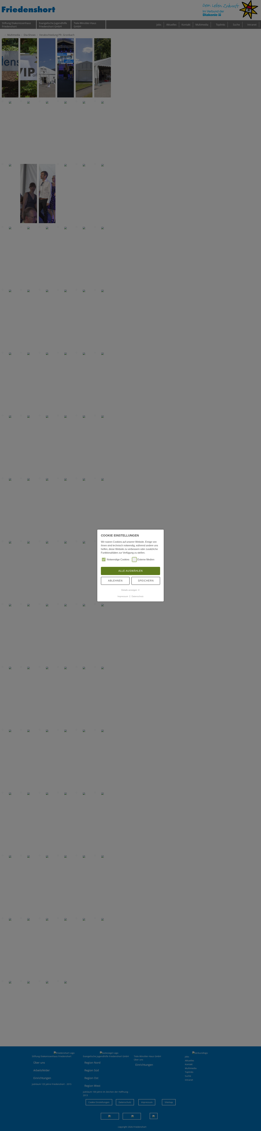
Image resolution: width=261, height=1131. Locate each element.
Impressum (123, 596)
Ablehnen (115, 580)
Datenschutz (137, 596)
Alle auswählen (130, 571)
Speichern (146, 580)
